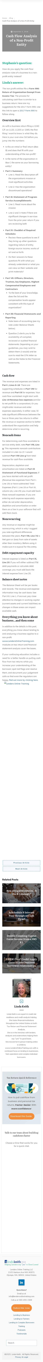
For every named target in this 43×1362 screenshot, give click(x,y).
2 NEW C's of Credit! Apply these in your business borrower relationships (21, 963)
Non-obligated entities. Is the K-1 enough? (21, 893)
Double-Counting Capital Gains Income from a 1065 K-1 (21, 940)
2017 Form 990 (27, 110)
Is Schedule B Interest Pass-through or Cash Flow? (21, 917)
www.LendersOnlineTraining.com (18, 641)
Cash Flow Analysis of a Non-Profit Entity (21, 40)
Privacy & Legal (21, 1357)
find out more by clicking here (23, 680)
